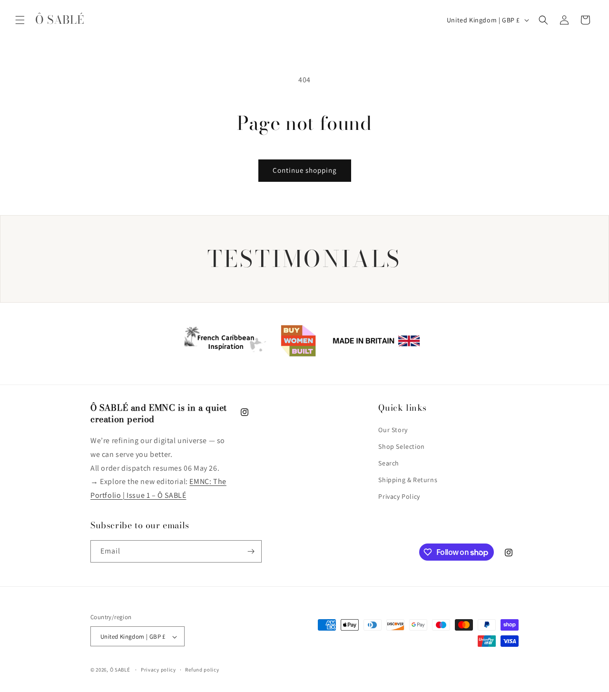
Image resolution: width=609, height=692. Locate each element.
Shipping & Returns (407, 479)
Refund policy (202, 669)
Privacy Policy (399, 497)
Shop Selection (401, 446)
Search (388, 463)
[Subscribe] (250, 551)
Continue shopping (305, 170)
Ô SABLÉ (120, 670)
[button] (20, 20)
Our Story (392, 429)
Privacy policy (158, 669)
